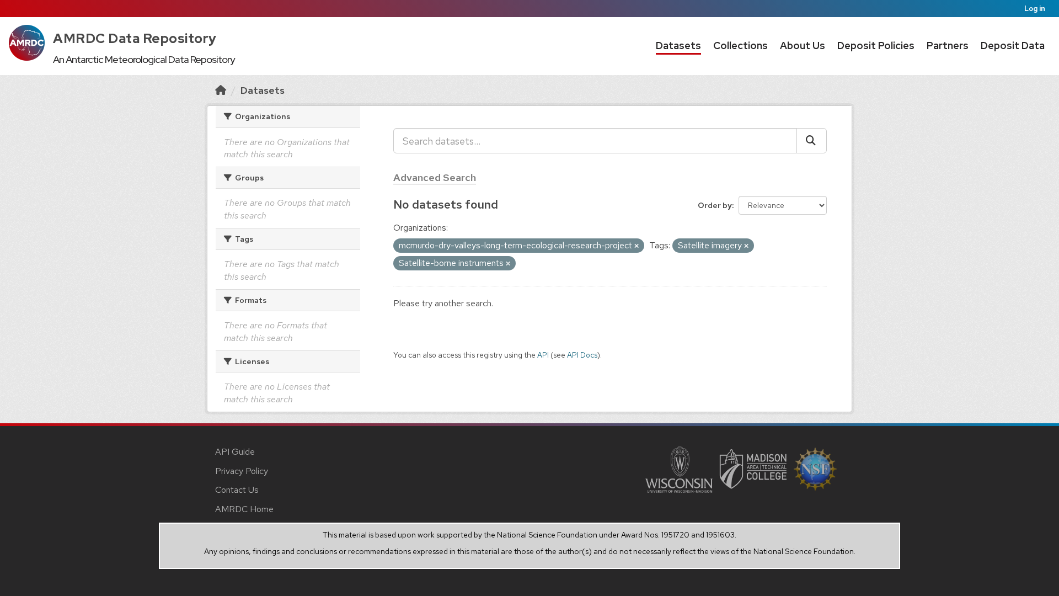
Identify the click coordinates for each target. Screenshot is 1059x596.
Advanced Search (434, 177)
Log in (1034, 8)
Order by (715, 205)
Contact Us (237, 490)
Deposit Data (1013, 45)
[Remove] (636, 246)
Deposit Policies (875, 45)
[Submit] (811, 140)
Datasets (678, 45)
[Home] (220, 90)
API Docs (582, 355)
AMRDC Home (244, 509)
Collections (740, 45)
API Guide (235, 451)
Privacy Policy (241, 471)
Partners (948, 45)
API (543, 355)
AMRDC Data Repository (135, 38)
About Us (802, 45)
